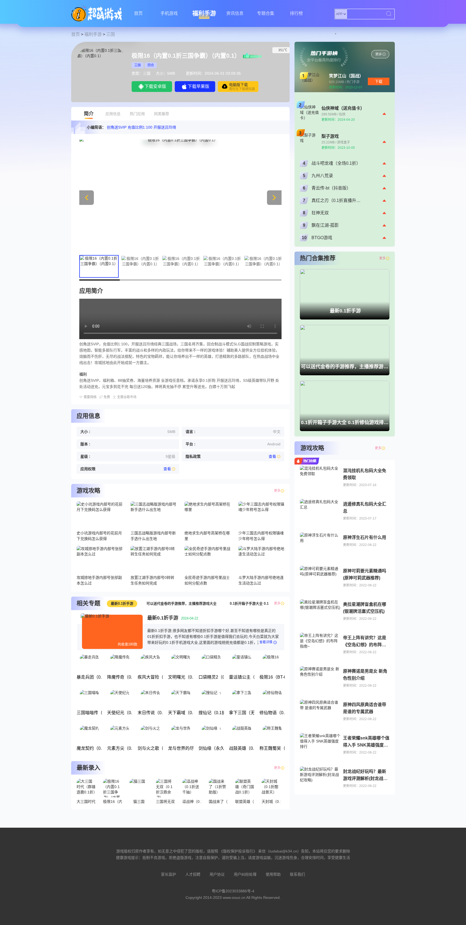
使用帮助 (273, 874)
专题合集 (265, 13)
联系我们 (297, 874)
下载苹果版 (198, 86)
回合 (151, 65)
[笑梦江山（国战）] (380, 54)
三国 (110, 34)
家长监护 (168, 874)
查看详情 (265, 642)
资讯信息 (235, 13)
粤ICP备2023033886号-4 (233, 891)
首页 (138, 13)
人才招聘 (192, 874)
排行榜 (296, 13)
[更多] (387, 448)
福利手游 (204, 13)
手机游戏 (169, 13)
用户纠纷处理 (245, 874)
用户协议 (217, 874)
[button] (274, 197)
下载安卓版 (155, 86)
